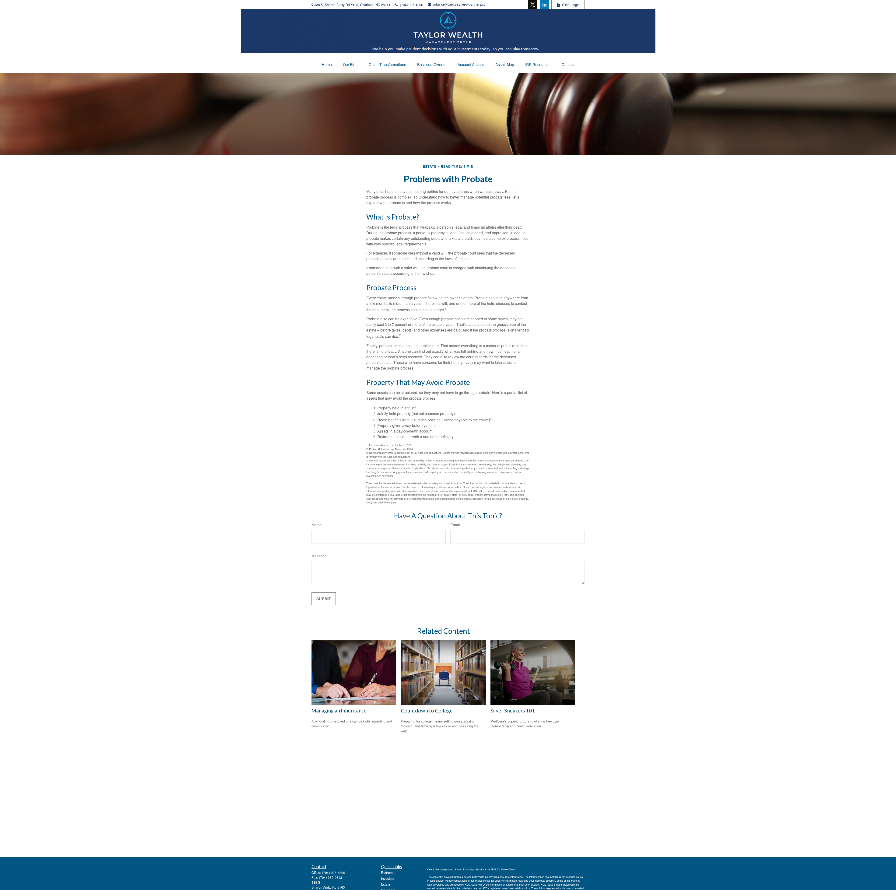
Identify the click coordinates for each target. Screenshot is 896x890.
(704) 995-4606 (411, 4)
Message (319, 555)
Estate (385, 884)
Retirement (389, 872)
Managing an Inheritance (339, 710)
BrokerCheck (508, 869)
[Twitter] (532, 4)
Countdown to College (427, 710)
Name (317, 524)
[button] (326, 64)
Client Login (571, 4)
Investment (389, 878)
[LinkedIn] (544, 4)
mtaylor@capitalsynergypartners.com (460, 4)
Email (455, 524)
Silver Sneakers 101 (512, 710)
